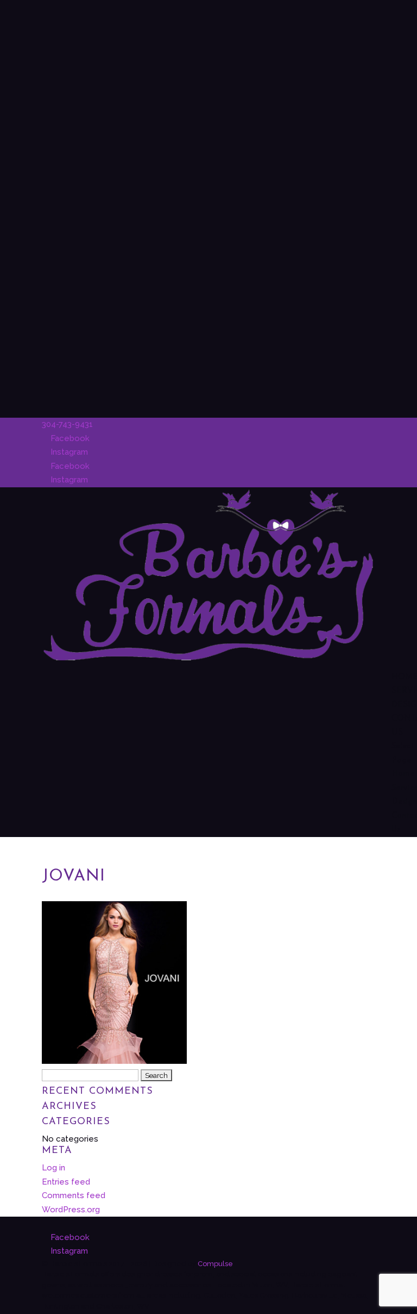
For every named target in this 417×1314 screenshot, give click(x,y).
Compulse (215, 1264)
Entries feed (66, 1182)
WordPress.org (71, 1209)
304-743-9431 (67, 424)
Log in (53, 1168)
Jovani (73, 876)
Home (402, 774)
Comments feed (73, 1195)
